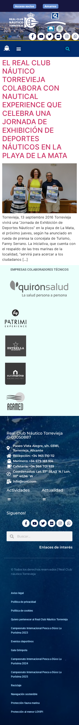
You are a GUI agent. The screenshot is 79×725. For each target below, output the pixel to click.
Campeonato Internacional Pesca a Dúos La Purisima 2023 (36, 630)
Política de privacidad (23, 601)
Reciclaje (16, 685)
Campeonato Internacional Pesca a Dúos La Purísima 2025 (36, 674)
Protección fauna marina (25, 703)
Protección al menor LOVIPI (27, 711)
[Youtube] (41, 36)
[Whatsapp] (75, 36)
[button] (18, 49)
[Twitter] (49, 36)
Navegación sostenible (24, 694)
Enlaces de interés (55, 547)
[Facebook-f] (32, 36)
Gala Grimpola (19, 650)
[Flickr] (58, 36)
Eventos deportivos (22, 641)
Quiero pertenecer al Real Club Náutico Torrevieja (39, 619)
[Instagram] (66, 36)
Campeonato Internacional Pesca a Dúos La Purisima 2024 (36, 661)
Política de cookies (22, 610)
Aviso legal (17, 593)
